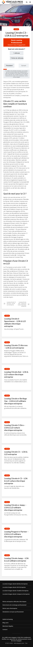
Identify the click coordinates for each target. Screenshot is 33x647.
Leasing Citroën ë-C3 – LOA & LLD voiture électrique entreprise (16, 481)
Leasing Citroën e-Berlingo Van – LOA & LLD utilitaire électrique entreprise (15, 401)
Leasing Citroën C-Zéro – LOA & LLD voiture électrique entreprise (14, 427)
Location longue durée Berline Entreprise (15, 584)
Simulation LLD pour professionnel (13, 612)
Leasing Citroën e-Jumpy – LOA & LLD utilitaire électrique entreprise (15, 507)
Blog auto (5, 622)
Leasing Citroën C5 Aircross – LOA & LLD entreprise (16, 346)
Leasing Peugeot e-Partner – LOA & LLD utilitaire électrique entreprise (16, 534)
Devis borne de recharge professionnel (14, 605)
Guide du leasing (8, 619)
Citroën (16, 29)
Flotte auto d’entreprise (10, 608)
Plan (26, 643)
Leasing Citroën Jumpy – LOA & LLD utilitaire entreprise (16, 559)
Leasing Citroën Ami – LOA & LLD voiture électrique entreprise (16, 374)
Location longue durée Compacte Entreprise (16, 594)
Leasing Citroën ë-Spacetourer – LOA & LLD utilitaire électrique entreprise (15, 322)
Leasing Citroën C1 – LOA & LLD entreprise (15, 453)
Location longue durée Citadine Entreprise (15, 590)
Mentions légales (8, 626)
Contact (5, 629)
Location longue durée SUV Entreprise (14, 587)
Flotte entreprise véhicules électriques (14, 601)
